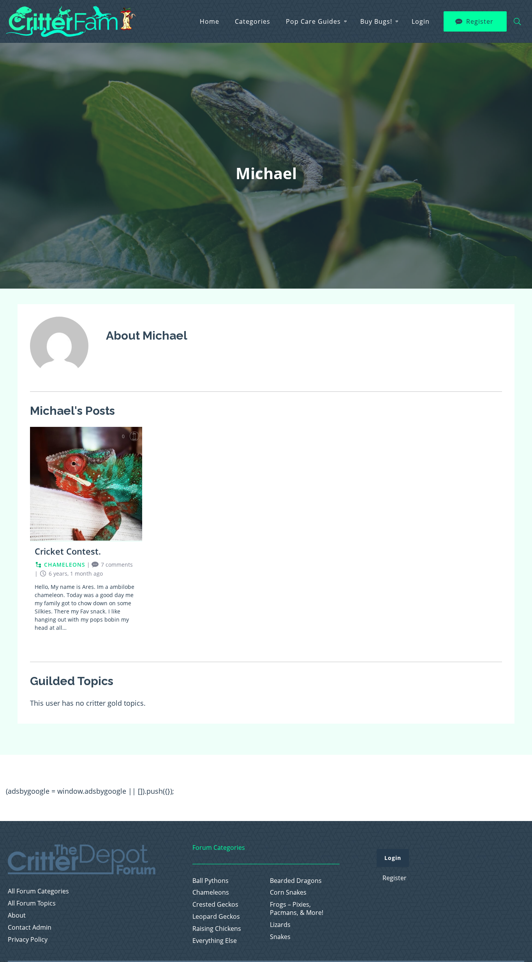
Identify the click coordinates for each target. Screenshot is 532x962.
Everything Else (214, 941)
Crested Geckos (215, 904)
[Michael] (59, 380)
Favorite (134, 436)
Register (479, 21)
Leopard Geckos (216, 917)
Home (209, 21)
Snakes (280, 937)
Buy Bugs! (376, 21)
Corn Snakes (288, 892)
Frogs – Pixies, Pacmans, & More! (296, 908)
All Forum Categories (38, 891)
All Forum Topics (32, 903)
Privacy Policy (28, 940)
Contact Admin (29, 927)
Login (421, 21)
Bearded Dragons (296, 881)
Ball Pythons (210, 881)
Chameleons (210, 892)
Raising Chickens (216, 929)
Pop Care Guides (313, 21)
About (17, 915)
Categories (252, 21)
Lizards (280, 925)
